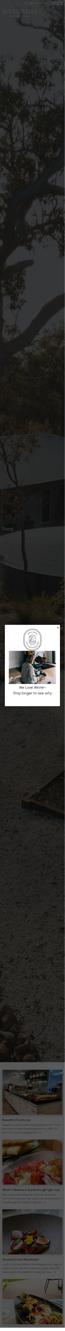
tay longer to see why (33, 693)
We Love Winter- (32, 687)
